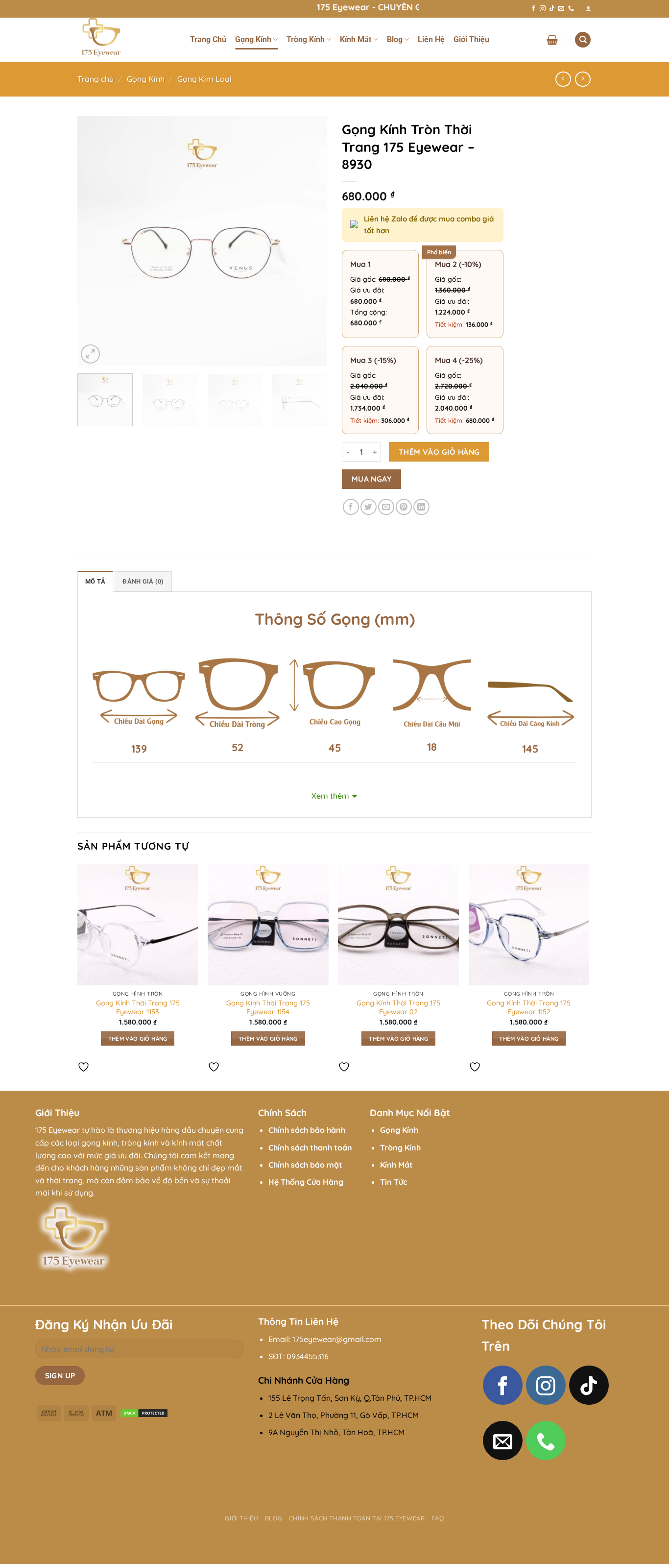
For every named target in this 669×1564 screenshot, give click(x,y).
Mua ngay (372, 479)
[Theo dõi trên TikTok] (552, 8)
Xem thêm (330, 796)
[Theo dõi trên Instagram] (543, 8)
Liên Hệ (431, 39)
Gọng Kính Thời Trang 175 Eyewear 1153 (138, 1008)
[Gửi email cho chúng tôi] (561, 8)
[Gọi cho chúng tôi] (571, 8)
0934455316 (308, 1356)
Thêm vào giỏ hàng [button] (137, 1038)
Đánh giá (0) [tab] (143, 581)
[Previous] (94, 241)
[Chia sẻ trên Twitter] (368, 507)
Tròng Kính (306, 39)
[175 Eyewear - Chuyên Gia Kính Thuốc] (126, 40)
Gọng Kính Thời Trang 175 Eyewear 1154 (268, 1008)
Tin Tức (393, 1182)
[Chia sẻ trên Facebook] (351, 507)
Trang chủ (95, 79)
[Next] (310, 241)
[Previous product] (582, 79)
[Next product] (563, 79)
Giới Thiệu (471, 39)
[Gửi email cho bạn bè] (386, 507)
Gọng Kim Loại (204, 79)
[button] (588, 8)
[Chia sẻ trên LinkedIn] (421, 507)
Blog (395, 39)
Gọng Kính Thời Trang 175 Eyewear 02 (398, 1008)
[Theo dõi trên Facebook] (533, 8)
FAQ (437, 1518)
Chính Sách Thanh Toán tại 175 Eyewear (357, 1518)
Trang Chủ (208, 39)
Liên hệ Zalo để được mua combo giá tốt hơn (429, 224)
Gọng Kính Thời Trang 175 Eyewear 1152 (529, 1008)
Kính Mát (355, 39)
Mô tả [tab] (95, 581)
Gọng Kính (253, 39)
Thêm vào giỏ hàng (439, 452)
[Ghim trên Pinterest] (404, 507)
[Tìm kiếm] (583, 40)
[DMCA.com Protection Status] (143, 1412)
